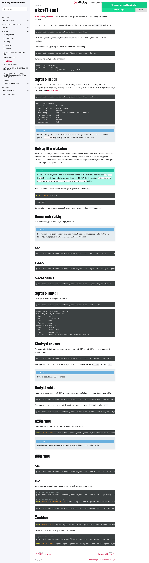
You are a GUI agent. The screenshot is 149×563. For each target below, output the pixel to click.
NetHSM (5, 31)
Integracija (7, 45)
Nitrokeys (5, 17)
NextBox (5, 28)
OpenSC (51, 16)
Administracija (8, 38)
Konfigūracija (52, 90)
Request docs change (107, 560)
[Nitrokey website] (80, 2)
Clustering (7, 49)
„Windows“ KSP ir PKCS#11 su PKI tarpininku (15, 69)
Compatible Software (11, 84)
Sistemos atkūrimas (10, 64)
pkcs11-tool (7, 61)
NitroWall (5, 87)
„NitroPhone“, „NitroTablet (11, 24)
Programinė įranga (8, 94)
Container (7, 80)
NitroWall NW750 (8, 91)
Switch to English (119, 10)
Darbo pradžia (8, 35)
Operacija (7, 42)
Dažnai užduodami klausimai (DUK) (14, 53)
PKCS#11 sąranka (9, 57)
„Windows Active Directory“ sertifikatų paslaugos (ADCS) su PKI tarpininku (14, 75)
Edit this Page (93, 560)
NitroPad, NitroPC (8, 21)
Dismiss (141, 10)
